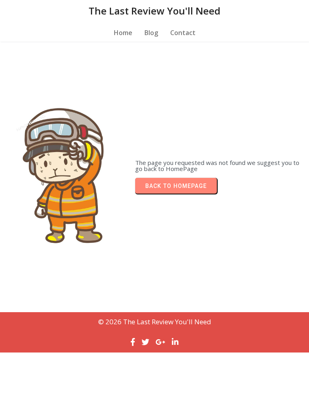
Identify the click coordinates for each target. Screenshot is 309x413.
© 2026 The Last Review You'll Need (154, 321)
